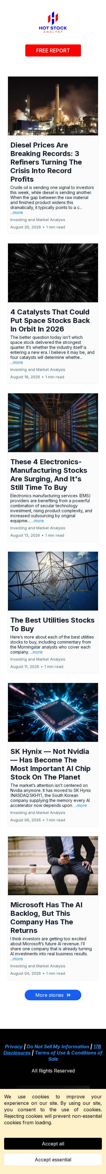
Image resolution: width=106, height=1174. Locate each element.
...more (16, 212)
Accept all (53, 1144)
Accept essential (53, 1160)
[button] (53, 155)
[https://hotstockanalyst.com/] (53, 22)
